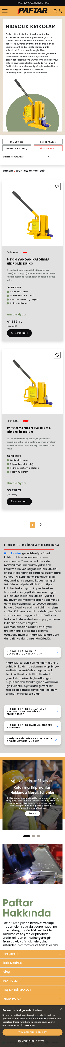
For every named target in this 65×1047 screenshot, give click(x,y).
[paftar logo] (33, 11)
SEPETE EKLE (21, 333)
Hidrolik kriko (12, 553)
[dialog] (32, 1026)
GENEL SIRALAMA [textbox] (13, 156)
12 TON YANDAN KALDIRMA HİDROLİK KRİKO (29, 430)
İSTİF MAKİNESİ (12, 963)
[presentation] (3, 832)
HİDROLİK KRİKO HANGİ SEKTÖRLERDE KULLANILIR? (24, 652)
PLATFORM (10, 981)
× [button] (61, 1009)
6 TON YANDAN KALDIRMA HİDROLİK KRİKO (28, 261)
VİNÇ (6, 972)
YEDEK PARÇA (12, 999)
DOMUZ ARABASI (48, 142)
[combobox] (27, 156)
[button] (26, 836)
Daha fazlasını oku (24, 1025)
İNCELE (32, 813)
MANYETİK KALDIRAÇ (16, 148)
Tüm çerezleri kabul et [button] (32, 1032)
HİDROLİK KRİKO (48, 148)
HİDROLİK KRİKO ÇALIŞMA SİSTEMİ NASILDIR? (29, 726)
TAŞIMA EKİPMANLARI (17, 990)
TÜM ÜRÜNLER (17, 142)
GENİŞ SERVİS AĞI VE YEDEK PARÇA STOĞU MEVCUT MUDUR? (30, 740)
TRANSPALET (11, 954)
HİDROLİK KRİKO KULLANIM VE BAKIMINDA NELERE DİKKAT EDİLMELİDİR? (26, 711)
